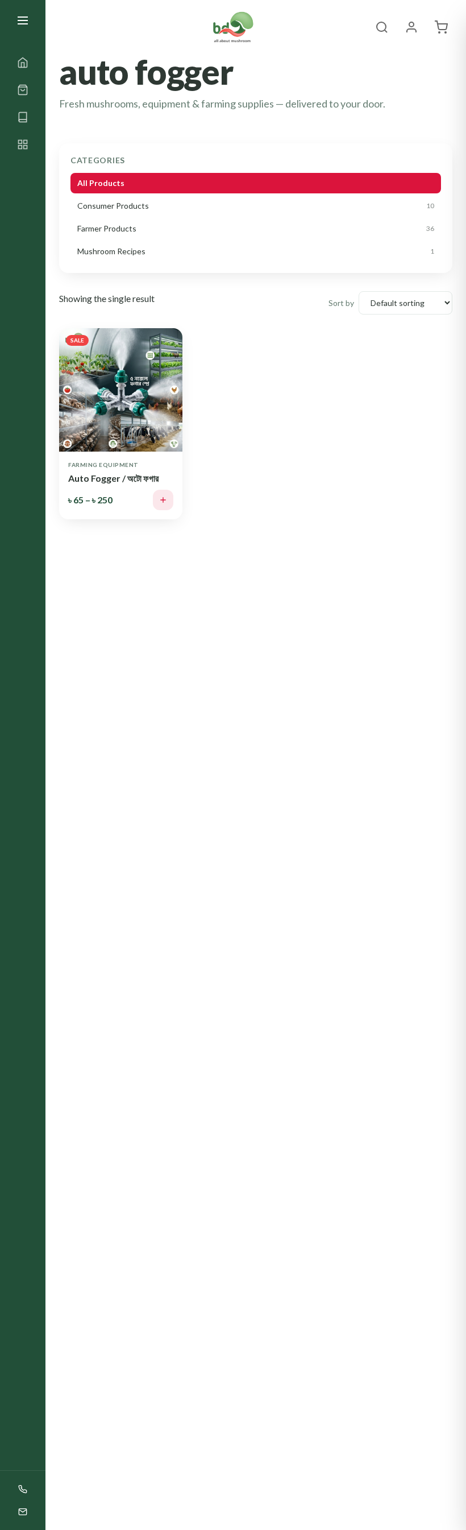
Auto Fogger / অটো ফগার (113, 478)
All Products (100, 183)
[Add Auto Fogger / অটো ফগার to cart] (163, 500)
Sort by (341, 303)
